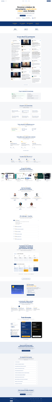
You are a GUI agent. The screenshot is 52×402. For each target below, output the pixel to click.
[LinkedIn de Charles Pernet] (29, 49)
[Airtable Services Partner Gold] (11, 400)
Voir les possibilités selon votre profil (26, 350)
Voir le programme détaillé (25, 150)
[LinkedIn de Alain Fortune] (40, 40)
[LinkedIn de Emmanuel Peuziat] (40, 60)
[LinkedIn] (40, 398)
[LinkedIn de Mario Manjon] (40, 67)
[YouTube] (41, 398)
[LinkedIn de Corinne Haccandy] (19, 40)
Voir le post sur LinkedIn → (13, 61)
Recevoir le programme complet (26, 278)
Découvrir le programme (29, 15)
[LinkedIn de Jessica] (19, 69)
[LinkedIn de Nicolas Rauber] (40, 49)
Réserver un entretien (23, 15)
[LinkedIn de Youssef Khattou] (40, 76)
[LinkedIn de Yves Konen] (19, 78)
